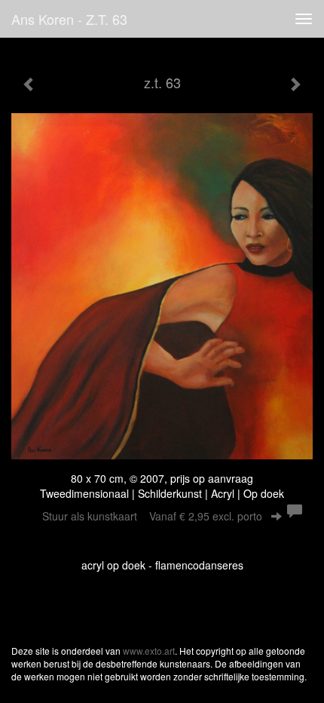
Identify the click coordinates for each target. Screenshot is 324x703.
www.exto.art (149, 650)
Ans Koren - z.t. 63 (69, 19)
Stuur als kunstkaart (152, 515)
